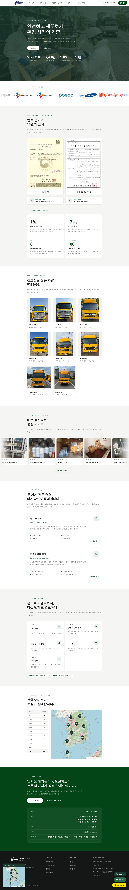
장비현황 (72, 869)
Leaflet (89, 758)
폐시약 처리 (43, 3)
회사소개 (31, 3)
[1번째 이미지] (37, 320)
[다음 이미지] (48, 310)
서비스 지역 (81, 3)
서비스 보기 (33, 48)
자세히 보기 (93, 541)
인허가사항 (72, 865)
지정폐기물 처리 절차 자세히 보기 (60, 675)
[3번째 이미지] (40, 320)
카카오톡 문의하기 (55, 800)
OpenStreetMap (97, 758)
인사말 (71, 862)
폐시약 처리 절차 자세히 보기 (37, 675)
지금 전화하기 (36, 800)
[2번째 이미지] (64, 320)
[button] (71, 717)
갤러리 (70, 3)
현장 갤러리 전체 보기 (63, 470)
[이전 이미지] (29, 310)
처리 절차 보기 (47, 48)
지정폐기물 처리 (57, 3)
